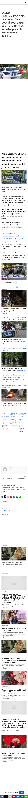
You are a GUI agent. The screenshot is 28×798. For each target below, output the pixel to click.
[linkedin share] (14, 497)
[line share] (20, 497)
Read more (4, 313)
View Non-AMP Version (18, 768)
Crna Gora (10, 6)
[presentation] (24, 558)
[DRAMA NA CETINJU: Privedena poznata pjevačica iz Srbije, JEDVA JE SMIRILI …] (14, 337)
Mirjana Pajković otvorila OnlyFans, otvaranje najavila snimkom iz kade (13, 660)
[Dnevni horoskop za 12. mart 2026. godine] (14, 617)
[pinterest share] (11, 497)
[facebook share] (2, 497)
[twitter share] (5, 496)
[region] (14, 49)
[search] (26, 2)
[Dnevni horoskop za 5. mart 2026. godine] (14, 741)
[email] (10, 796)
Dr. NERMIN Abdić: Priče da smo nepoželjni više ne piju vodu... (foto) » (15, 479)
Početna (3, 591)
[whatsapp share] (17, 497)
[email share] (8, 497)
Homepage (3, 6)
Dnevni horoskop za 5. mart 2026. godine (13, 754)
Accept (21, 792)
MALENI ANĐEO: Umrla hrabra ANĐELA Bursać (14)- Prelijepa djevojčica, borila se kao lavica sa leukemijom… (13, 598)
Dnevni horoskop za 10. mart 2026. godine (13, 691)
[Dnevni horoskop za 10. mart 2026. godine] (14, 678)
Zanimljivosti (5, 625)
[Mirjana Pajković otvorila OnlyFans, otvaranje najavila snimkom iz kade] (13, 553)
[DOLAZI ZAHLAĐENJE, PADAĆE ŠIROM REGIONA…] (14, 366)
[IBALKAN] (14, 2)
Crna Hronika (5, 716)
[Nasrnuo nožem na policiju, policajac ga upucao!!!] (14, 306)
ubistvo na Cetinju (5, 510)
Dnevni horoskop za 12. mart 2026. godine (13, 630)
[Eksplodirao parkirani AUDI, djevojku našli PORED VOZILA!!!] (14, 401)
